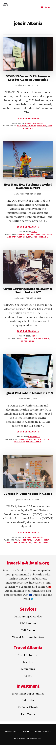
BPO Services (28, 623)
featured (41, 126)
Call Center (28, 630)
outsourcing (27, 341)
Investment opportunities (28, 693)
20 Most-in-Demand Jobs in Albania (28, 494)
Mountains (28, 669)
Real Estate (28, 714)
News (34, 232)
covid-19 (31, 126)
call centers (24, 540)
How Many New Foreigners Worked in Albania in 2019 (28, 186)
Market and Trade (34, 123)
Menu (47, 6)
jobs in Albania (40, 237)
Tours (28, 675)
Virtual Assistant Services (28, 637)
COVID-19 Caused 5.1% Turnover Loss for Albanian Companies (28, 78)
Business (21, 126)
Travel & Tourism (28, 655)
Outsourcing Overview (28, 616)
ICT (29, 237)
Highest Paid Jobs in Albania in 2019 (28, 393)
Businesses (34, 436)
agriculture (24, 234)
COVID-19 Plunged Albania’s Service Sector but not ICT (28, 290)
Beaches (28, 662)
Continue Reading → (28, 118)
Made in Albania (28, 707)
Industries (28, 700)
